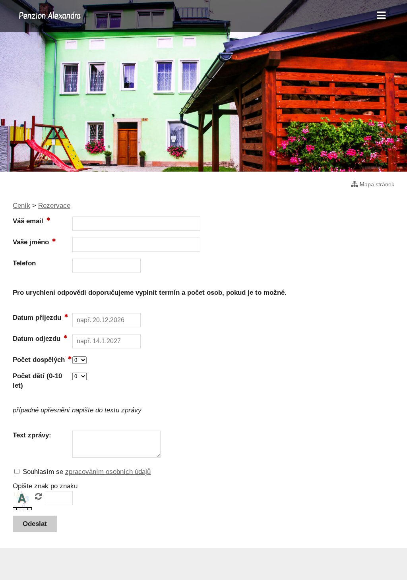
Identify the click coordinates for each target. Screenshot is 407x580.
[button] (35, 524)
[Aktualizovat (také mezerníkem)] (38, 497)
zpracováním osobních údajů (108, 472)
